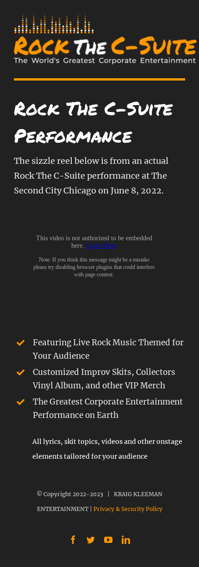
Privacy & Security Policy (127, 508)
